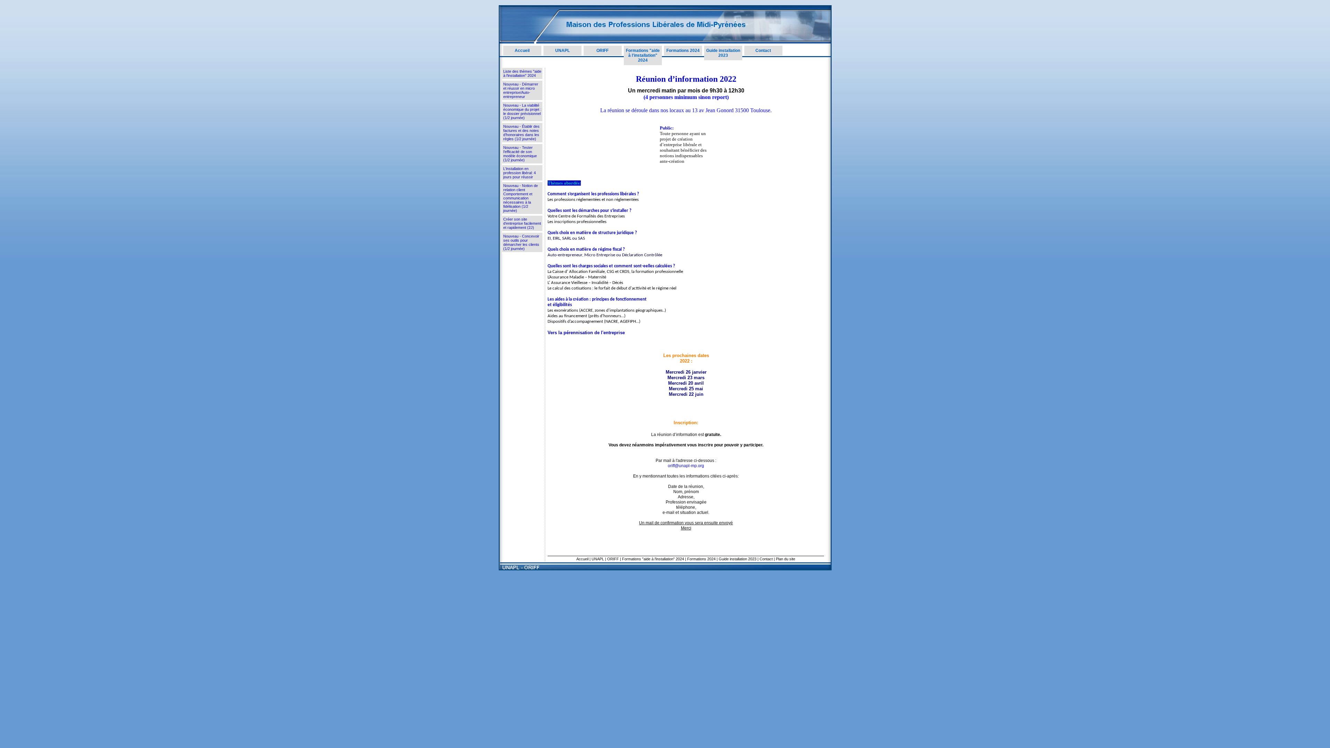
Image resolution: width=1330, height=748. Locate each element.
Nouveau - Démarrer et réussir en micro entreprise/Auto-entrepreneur (520, 90)
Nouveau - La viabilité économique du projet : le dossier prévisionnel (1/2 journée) (522, 111)
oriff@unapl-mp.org (686, 465)
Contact (763, 50)
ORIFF (602, 50)
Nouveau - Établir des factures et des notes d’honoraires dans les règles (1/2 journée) (521, 132)
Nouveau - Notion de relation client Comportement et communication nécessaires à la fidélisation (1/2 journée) (520, 198)
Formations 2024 (683, 50)
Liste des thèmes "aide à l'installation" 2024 (522, 73)
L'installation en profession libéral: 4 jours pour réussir (519, 173)
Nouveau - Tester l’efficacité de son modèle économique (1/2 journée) (520, 153)
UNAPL (562, 50)
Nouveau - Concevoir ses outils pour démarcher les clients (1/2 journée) (521, 242)
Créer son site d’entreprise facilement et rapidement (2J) (522, 223)
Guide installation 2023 (723, 53)
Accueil (522, 50)
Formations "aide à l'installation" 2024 (643, 55)
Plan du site (785, 559)
